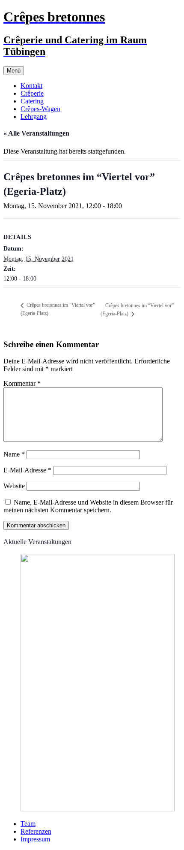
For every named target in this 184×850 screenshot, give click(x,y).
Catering (32, 101)
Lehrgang (34, 116)
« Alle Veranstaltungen (36, 133)
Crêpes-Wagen (40, 108)
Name (14, 454)
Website (14, 486)
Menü (14, 70)
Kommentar (22, 383)
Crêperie (32, 93)
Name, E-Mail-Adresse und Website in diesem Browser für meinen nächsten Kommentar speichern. (88, 506)
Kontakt (31, 85)
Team (28, 823)
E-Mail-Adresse (27, 470)
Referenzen (36, 831)
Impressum (35, 839)
